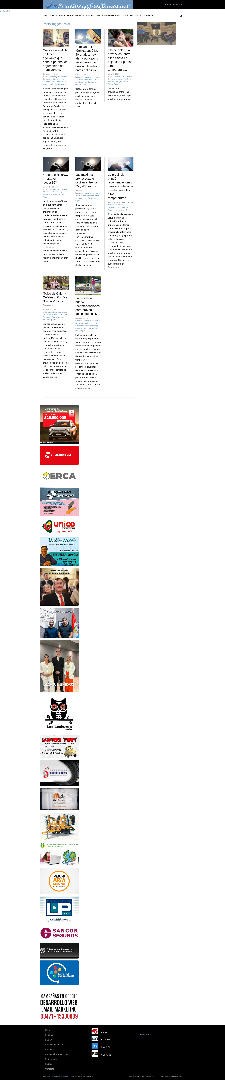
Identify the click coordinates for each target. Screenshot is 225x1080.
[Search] (181, 16)
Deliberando (127, 16)
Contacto (148, 16)
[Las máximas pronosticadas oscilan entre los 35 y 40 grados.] (88, 164)
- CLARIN (102, 1032)
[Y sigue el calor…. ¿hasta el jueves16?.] (56, 164)
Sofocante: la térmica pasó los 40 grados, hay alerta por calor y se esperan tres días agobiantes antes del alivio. (86, 58)
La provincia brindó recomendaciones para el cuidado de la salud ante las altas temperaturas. (120, 186)
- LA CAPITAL (105, 1039)
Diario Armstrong (51, 77)
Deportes (90, 16)
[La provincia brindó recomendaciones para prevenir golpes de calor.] (88, 285)
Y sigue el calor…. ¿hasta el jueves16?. (55, 178)
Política (138, 16)
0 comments (62, 77)
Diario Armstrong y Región (58, 1077)
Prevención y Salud (75, 16)
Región (62, 16)
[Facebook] (135, 4)
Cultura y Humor (58, 79)
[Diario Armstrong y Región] (87, 4)
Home (45, 16)
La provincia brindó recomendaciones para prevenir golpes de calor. (87, 305)
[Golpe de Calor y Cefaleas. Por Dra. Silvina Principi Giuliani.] (56, 283)
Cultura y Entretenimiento (108, 16)
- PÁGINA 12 (104, 1054)
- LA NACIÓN (104, 1047)
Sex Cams (5, 10)
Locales (53, 16)
